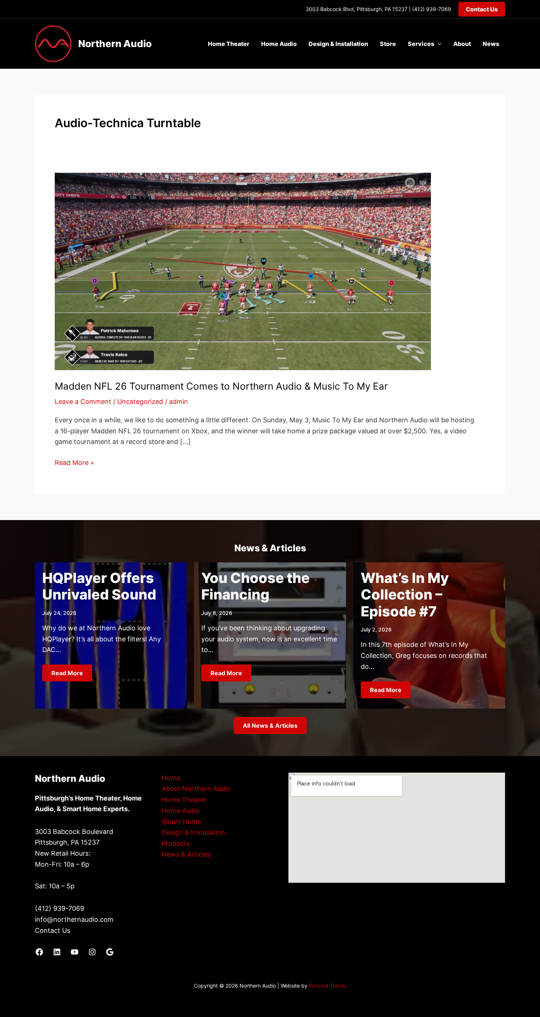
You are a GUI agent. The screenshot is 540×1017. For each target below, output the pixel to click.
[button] (481, 9)
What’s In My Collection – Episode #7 (405, 594)
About (462, 43)
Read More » (74, 463)
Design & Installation (338, 43)
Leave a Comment (83, 401)
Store (388, 43)
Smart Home (181, 822)
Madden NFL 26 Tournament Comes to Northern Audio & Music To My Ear (221, 386)
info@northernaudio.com (74, 919)
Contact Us (52, 930)
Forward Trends (327, 985)
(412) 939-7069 (431, 9)
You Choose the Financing (255, 586)
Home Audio (279, 43)
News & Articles (186, 854)
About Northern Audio (196, 788)
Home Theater (228, 43)
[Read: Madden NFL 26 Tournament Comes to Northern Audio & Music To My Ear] (243, 271)
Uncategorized (140, 401)
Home (171, 778)
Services (421, 43)
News (491, 43)
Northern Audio (115, 43)
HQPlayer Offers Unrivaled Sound (99, 586)
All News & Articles (270, 725)
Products (176, 843)
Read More (67, 673)
